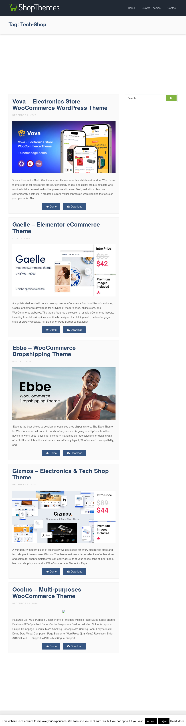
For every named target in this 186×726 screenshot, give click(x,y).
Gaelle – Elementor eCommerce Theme (56, 227)
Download (76, 206)
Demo (53, 206)
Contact (171, 8)
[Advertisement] (93, 63)
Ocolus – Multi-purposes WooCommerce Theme (46, 592)
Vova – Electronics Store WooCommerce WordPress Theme (60, 104)
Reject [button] (164, 721)
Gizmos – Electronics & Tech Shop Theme (60, 473)
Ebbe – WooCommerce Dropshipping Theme (44, 350)
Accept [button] (151, 721)
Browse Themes (151, 8)
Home (131, 8)
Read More (177, 721)
